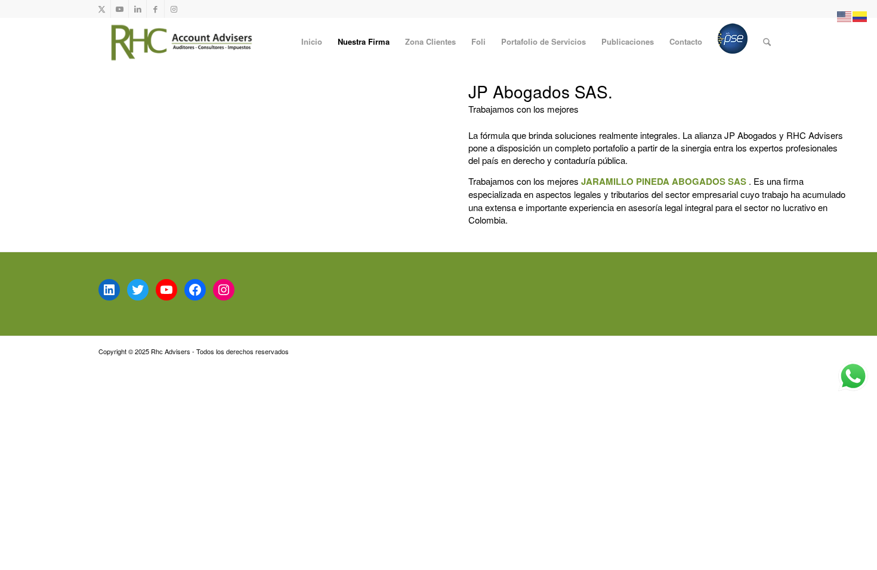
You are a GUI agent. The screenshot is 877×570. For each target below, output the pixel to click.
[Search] (767, 42)
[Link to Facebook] (155, 9)
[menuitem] (312, 42)
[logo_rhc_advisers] (179, 42)
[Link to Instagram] (174, 9)
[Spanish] (860, 15)
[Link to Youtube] (119, 9)
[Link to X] (101, 9)
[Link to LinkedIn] (137, 9)
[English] (845, 15)
